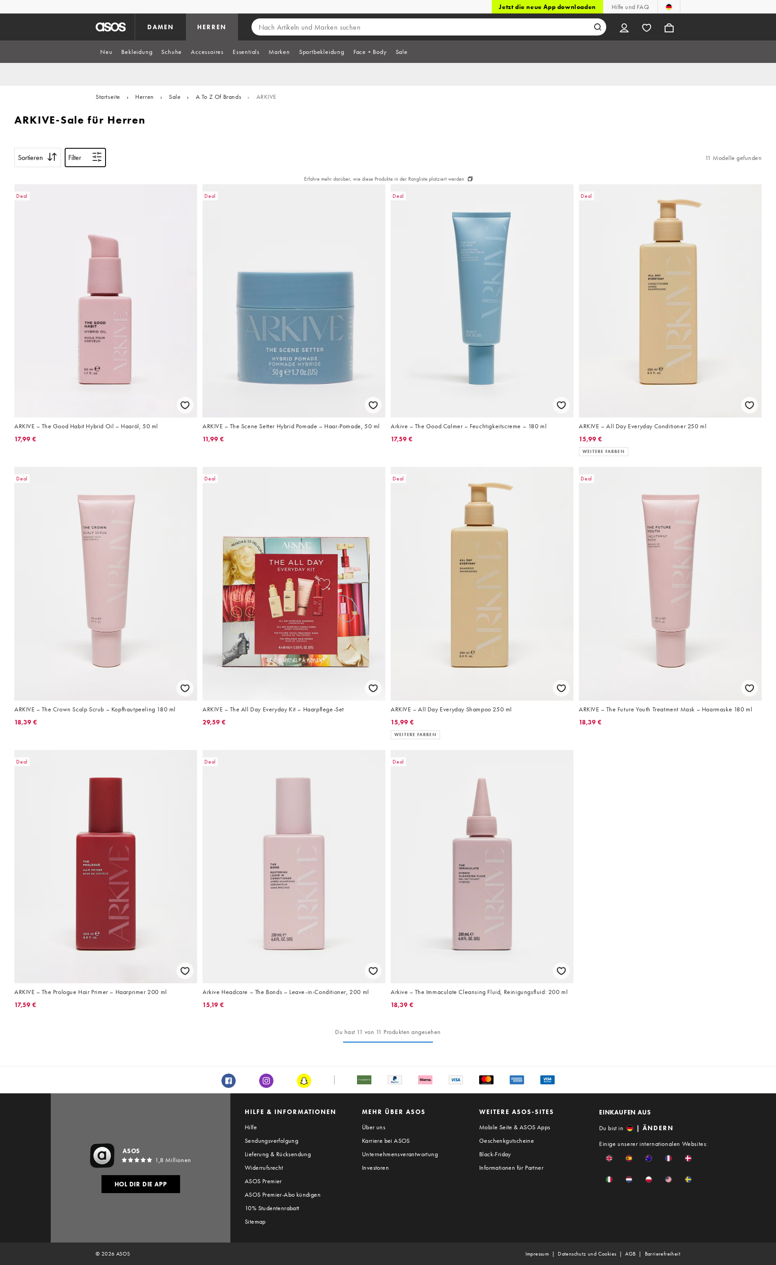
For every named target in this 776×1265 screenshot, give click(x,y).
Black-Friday (495, 1154)
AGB (630, 1253)
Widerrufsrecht (264, 1167)
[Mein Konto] (624, 26)
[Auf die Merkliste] (185, 405)
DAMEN (160, 27)
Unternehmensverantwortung (400, 1154)
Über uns (373, 1127)
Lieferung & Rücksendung (278, 1154)
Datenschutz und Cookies (587, 1253)
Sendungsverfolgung (271, 1140)
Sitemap (255, 1221)
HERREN (211, 27)
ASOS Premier (263, 1181)
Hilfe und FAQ (630, 7)
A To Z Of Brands (219, 97)
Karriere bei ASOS (386, 1140)
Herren (144, 97)
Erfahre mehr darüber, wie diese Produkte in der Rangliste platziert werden (384, 178)
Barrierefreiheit (662, 1253)
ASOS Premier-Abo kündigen (283, 1194)
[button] (609, 1158)
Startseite (108, 97)
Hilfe (251, 1127)
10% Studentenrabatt (272, 1208)
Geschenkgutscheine (506, 1140)
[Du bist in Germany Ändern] (669, 6)
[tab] (106, 51)
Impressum (537, 1253)
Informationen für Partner (511, 1167)
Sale (175, 97)
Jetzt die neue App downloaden (547, 7)
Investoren (375, 1167)
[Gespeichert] (646, 26)
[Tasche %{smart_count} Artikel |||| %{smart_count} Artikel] (669, 26)
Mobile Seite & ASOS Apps (515, 1127)
